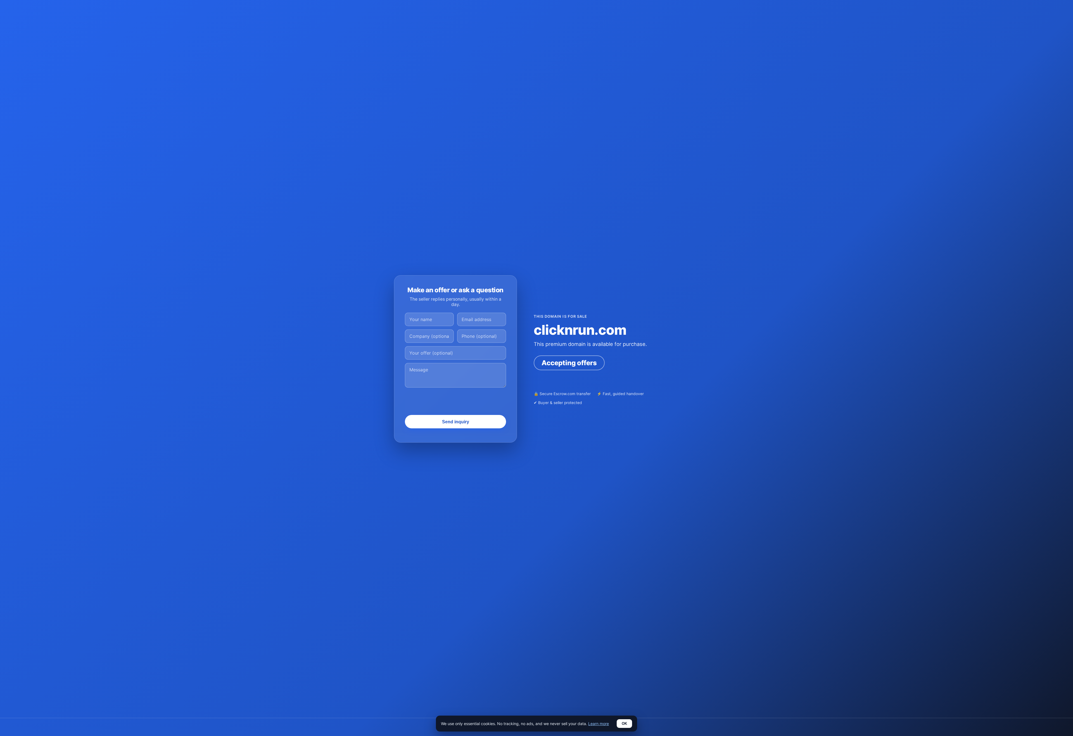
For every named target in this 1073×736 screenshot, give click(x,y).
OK (624, 723)
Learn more (598, 723)
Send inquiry (455, 421)
